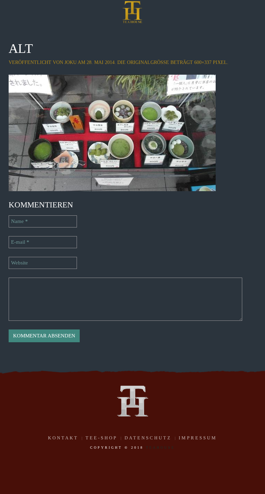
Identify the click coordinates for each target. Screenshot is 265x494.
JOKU (71, 62)
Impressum (198, 437)
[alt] (112, 132)
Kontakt (63, 437)
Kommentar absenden (44, 335)
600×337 (203, 62)
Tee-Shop (101, 437)
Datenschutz (148, 437)
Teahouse (160, 447)
